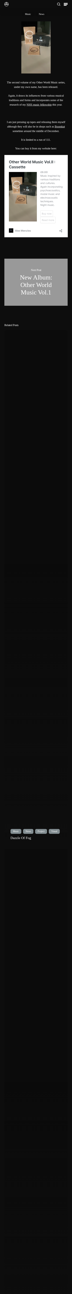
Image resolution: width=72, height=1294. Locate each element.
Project (41, 831)
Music (28, 14)
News (41, 14)
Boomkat (60, 126)
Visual (54, 831)
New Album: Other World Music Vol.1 (36, 282)
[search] (58, 4)
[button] (66, 4)
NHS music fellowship (39, 104)
